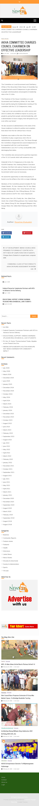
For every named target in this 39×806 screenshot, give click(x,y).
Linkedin (6, 237)
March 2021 (7, 492)
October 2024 (7, 394)
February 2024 (8, 407)
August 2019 (7, 521)
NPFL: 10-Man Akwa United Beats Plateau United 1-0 (18, 664)
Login (3, 785)
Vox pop (6, 570)
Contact (4, 780)
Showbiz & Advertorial (10, 561)
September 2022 (8, 436)
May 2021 (6, 485)
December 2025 (8, 378)
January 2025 (7, 384)
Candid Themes (22, 802)
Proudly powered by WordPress (14, 799)
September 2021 (8, 472)
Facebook (7, 233)
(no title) (6, 327)
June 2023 (6, 427)
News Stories (5, 38)
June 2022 (6, 446)
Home (3, 777)
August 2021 (7, 475)
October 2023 (7, 420)
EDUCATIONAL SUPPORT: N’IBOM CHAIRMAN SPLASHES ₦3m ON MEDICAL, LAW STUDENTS (17, 300)
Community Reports (9, 538)
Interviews (6, 551)
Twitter (17, 233)
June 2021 (6, 482)
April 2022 (6, 453)
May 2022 (6, 449)
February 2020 (8, 515)
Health (5, 548)
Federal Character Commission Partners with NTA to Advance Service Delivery (19, 289)
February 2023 (8, 433)
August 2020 (7, 508)
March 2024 (7, 404)
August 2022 (7, 440)
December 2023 (8, 413)
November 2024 (8, 391)
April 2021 (6, 488)
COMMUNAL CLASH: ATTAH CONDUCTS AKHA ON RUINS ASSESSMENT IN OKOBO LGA (21, 266)
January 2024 (7, 410)
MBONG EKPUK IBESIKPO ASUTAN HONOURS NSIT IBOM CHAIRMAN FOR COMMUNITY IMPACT (19, 349)
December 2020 (8, 498)
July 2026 (6, 368)
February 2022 (8, 459)
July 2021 (6, 479)
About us (4, 782)
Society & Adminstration (11, 564)
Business (6, 535)
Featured (6, 544)
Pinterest (28, 233)
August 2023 (7, 423)
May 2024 (6, 397)
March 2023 (7, 430)
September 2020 (8, 505)
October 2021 (7, 469)
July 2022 (6, 443)
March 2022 (7, 456)
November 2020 (8, 502)
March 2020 (7, 511)
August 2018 (7, 524)
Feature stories (8, 541)
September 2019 (8, 518)
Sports (5, 567)
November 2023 (8, 417)
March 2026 (7, 374)
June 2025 (6, 381)
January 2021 (7, 495)
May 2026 (6, 371)
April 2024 (6, 400)
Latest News (7, 554)
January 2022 (7, 462)
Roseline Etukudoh (23, 222)
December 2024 (8, 387)
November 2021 (8, 466)
